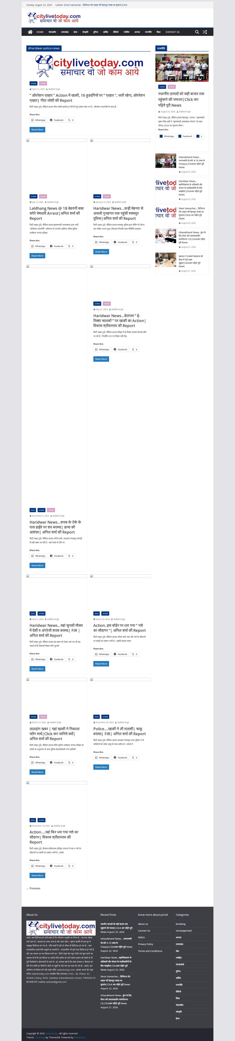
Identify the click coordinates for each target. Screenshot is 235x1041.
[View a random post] (205, 32)
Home (40, 31)
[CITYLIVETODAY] (61, 922)
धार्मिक (105, 31)
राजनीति (148, 31)
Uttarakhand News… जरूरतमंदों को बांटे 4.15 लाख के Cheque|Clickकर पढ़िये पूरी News (192, 162)
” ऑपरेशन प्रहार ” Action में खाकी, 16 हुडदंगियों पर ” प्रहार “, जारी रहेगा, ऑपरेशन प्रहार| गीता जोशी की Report (87, 98)
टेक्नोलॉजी (180, 964)
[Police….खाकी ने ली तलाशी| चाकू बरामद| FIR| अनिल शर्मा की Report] (120, 695)
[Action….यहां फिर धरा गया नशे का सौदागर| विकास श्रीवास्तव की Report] (56, 798)
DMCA (141, 937)
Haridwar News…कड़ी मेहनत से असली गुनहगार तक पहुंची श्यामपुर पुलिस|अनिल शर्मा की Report (118, 213)
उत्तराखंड (65, 31)
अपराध (137, 31)
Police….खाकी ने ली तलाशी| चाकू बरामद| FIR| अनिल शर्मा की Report (119, 731)
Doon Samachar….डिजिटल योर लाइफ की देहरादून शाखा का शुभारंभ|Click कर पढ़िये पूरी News (192, 213)
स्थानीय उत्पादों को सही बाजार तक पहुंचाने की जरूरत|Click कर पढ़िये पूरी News (181, 99)
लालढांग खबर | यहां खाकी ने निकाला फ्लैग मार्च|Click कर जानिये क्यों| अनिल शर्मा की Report (54, 733)
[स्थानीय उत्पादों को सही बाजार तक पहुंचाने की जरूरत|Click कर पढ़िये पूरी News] (182, 68)
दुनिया (95, 31)
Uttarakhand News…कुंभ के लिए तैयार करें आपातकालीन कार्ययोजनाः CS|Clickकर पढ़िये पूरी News (192, 237)
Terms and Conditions (150, 950)
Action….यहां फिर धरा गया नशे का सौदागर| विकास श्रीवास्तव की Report (54, 836)
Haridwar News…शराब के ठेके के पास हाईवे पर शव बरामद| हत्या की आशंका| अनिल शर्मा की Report (55, 527)
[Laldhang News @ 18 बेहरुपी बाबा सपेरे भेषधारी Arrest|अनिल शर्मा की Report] (56, 165)
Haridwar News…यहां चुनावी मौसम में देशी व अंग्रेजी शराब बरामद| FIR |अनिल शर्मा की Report (56, 630)
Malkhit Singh (54, 89)
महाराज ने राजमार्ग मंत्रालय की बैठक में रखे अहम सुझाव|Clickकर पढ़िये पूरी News (191, 261)
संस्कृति (85, 31)
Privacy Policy (145, 944)
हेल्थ (75, 31)
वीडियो (115, 31)
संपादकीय (52, 31)
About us (143, 923)
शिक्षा (159, 31)
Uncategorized (184, 930)
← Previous (33, 888)
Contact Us (173, 31)
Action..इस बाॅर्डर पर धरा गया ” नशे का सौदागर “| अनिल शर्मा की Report (119, 628)
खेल (177, 950)
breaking (180, 923)
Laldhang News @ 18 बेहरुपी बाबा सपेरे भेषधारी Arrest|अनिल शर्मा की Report (57, 213)
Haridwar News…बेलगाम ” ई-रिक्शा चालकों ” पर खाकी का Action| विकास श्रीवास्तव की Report (119, 320)
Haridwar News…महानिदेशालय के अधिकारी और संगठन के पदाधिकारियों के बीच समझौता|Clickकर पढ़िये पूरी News (190, 188)
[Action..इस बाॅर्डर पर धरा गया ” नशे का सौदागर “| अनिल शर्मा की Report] (120, 591)
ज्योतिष (126, 31)
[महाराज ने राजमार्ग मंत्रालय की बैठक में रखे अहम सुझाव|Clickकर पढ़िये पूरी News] (165, 264)
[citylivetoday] (30, 32)
